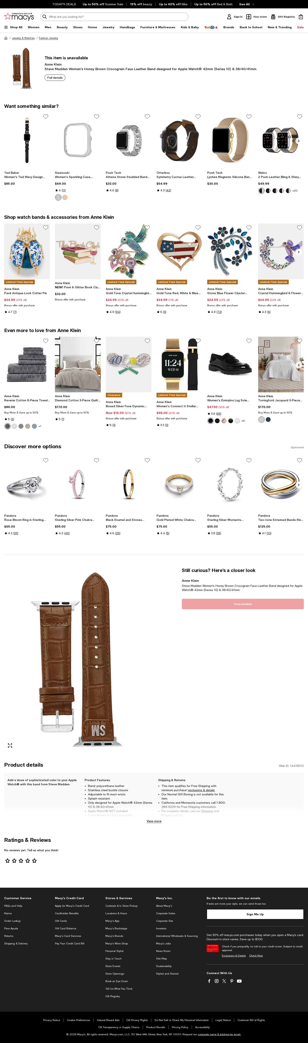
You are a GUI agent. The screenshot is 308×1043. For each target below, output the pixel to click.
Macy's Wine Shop (116, 943)
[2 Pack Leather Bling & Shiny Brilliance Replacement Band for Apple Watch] (281, 140)
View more (154, 821)
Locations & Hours (116, 913)
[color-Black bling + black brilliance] (261, 190)
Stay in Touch (113, 958)
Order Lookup (12, 920)
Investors (161, 928)
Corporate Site (164, 920)
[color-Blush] (223, 420)
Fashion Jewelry (48, 38)
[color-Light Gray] (20, 426)
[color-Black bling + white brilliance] (268, 190)
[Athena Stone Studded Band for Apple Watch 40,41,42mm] (128, 140)
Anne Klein (53, 64)
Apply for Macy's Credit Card (72, 905)
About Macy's (164, 905)
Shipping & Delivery (16, 943)
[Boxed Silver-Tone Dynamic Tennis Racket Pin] (128, 364)
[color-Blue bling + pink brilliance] (288, 190)
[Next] (298, 141)
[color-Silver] (58, 197)
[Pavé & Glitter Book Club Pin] (78, 251)
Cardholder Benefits (67, 913)
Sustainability (164, 966)
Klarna (8, 913)
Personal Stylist (114, 951)
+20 (295, 190)
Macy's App (112, 920)
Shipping (207, 811)
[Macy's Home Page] (19, 17)
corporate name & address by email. (219, 1034)
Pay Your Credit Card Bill (69, 943)
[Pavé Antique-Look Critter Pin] (27, 251)
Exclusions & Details (234, 955)
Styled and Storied (167, 973)
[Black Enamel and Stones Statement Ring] (128, 484)
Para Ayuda (11, 928)
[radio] (58, 197)
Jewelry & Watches (23, 38)
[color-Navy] (268, 419)
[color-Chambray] (34, 426)
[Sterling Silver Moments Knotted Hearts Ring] (230, 484)
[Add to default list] (45, 116)
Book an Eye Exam (116, 981)
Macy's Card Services (68, 936)
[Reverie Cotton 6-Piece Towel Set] (27, 364)
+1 (40, 426)
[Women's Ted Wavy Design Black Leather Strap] (27, 140)
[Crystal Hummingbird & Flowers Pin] (281, 251)
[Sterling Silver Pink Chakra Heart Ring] (78, 484)
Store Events (112, 966)
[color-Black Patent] (210, 420)
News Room (163, 951)
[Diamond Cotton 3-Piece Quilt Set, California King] (78, 364)
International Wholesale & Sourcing (177, 936)
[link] (27, 178)
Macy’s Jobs (163, 943)
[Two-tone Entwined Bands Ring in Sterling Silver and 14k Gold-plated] (281, 484)
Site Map (161, 958)
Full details (55, 77)
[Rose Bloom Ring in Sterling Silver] (27, 484)
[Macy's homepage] (6, 38)
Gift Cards (61, 920)
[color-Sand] (27, 426)
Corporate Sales (165, 913)
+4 (243, 420)
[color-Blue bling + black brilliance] (281, 190)
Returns (167, 815)
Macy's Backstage (116, 928)
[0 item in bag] (301, 17)
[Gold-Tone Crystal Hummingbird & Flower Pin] (128, 251)
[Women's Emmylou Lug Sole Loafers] (230, 364)
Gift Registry (112, 996)
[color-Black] (217, 420)
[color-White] (14, 426)
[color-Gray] (7, 426)
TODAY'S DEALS (64, 4)
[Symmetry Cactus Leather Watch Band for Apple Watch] (179, 140)
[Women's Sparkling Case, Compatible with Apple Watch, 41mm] (78, 140)
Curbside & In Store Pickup (121, 905)
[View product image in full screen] (10, 745)
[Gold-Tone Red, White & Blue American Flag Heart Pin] (179, 251)
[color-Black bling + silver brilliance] (274, 190)
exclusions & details (201, 790)
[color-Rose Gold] (64, 197)
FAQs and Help (13, 905)
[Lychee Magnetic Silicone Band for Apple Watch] (230, 140)
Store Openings (114, 973)
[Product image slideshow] (77, 659)
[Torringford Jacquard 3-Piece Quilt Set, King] (281, 364)
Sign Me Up (255, 914)
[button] (77, 659)
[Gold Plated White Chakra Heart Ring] (179, 484)
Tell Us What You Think (118, 988)
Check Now (256, 955)
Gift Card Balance (65, 928)
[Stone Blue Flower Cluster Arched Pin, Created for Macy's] (230, 251)
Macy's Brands (114, 936)
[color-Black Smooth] (230, 420)
